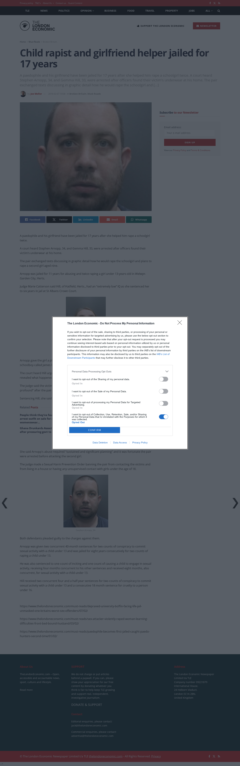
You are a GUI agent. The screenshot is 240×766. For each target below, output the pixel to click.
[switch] (163, 379)
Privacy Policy (140, 442)
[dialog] (120, 383)
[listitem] (120, 371)
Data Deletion (100, 442)
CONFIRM (94, 430)
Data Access (120, 442)
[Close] (180, 323)
